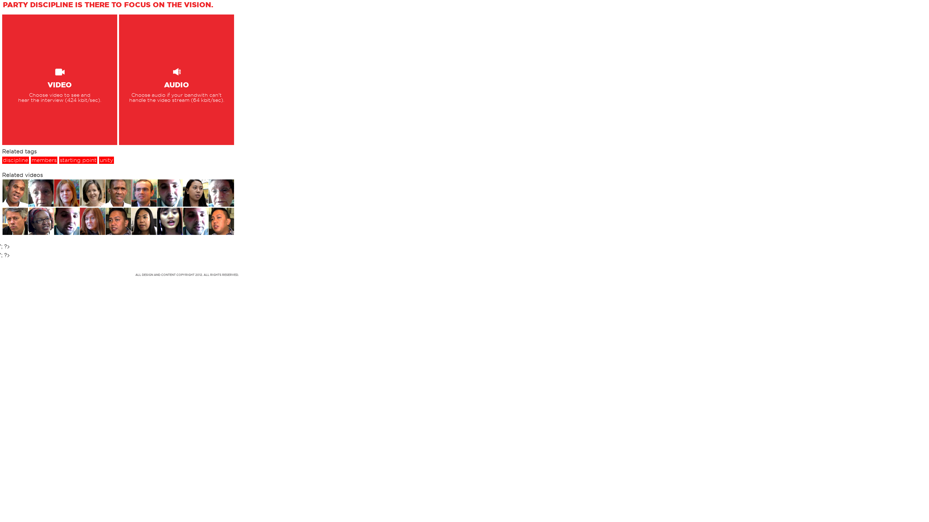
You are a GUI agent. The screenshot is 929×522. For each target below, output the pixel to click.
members (44, 160)
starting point (78, 160)
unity (106, 160)
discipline (15, 160)
